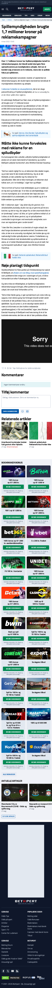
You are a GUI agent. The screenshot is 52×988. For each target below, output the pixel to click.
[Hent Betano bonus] (13, 593)
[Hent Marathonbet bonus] (39, 714)
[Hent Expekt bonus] (39, 653)
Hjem (3, 20)
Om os (29, 948)
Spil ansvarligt (7, 2)
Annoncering (32, 951)
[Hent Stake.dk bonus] (13, 562)
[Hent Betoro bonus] (39, 502)
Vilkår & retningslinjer (36, 955)
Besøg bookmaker (13, 486)
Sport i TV (5, 929)
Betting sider (32, 916)
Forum (40, 15)
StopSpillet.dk (4, 3)
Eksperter (5, 926)
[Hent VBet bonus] (39, 532)
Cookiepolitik (32, 962)
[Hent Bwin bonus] (13, 623)
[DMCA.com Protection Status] (11, 978)
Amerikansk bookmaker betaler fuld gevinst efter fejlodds (14, 443)
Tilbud (29, 935)
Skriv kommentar (10, 411)
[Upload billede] (27, 411)
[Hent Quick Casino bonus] (13, 471)
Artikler (9, 20)
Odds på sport (6, 919)
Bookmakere (6, 15)
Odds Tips (5, 916)
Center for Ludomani (9, 933)
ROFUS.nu (23, 2)
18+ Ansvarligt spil (28, 983)
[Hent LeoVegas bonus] (39, 684)
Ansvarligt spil (7, 962)
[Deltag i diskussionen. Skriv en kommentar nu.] (26, 401)
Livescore (5, 955)
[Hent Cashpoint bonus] (39, 593)
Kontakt (30, 945)
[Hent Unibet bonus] (39, 562)
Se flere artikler (8, 816)
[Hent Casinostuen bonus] (39, 623)
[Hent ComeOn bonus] (13, 653)
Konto (47, 9)
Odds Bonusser (33, 919)
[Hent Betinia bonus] (39, 471)
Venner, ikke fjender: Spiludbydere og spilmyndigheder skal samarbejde (30, 134)
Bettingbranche (21, 368)
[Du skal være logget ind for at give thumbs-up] (2, 368)
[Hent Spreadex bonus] (13, 714)
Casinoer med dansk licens (37, 932)
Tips (26, 15)
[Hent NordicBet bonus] (13, 747)
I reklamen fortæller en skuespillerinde (16, 89)
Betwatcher (6, 948)
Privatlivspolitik (33, 958)
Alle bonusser (9, 774)
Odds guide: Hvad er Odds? (11, 958)
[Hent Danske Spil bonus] (39, 747)
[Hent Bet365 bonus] (13, 532)
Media (47, 15)
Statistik (4, 951)
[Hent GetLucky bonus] (13, 684)
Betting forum (7, 945)
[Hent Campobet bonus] (13, 502)
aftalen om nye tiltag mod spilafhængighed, (31, 273)
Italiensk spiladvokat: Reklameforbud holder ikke (30, 256)
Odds (32, 15)
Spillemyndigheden (34, 368)
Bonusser (18, 15)
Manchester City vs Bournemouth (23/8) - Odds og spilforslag (14, 806)
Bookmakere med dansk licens (36, 927)
